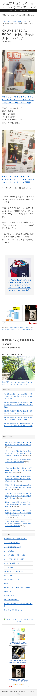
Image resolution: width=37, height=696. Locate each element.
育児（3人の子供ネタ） (11, 600)
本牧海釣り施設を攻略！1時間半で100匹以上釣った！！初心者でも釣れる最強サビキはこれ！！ (18, 426)
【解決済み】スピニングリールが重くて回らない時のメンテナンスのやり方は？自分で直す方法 (18, 496)
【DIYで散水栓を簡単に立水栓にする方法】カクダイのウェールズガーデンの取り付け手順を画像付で (18, 524)
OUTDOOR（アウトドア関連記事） (15, 539)
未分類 (6, 583)
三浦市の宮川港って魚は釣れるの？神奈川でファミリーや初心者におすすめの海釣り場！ (18, 487)
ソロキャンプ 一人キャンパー (13, 571)
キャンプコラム (9, 551)
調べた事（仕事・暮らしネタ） (14, 610)
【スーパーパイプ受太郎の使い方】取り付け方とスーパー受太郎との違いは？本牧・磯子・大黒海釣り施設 (18, 453)
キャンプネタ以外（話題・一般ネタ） (20, 327)
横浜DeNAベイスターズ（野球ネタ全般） (17, 587)
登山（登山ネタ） (9, 596)
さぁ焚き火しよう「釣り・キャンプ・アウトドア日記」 (18, 7)
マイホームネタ (9, 575)
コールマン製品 (9, 567)
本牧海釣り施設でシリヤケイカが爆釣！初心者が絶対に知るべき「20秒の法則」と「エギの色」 (18, 405)
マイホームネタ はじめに (12, 579)
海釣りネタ (7, 591)
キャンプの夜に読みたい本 (12, 547)
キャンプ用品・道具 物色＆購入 (14, 559)
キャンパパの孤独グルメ (12, 543)
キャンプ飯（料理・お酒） (12, 563)
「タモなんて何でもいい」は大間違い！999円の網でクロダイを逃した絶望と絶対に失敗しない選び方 (18, 396)
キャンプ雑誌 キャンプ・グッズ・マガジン (14, 329)
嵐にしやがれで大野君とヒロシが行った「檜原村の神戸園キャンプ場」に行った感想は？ (18, 504)
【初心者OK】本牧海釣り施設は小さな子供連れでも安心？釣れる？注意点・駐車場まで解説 (18, 470)
